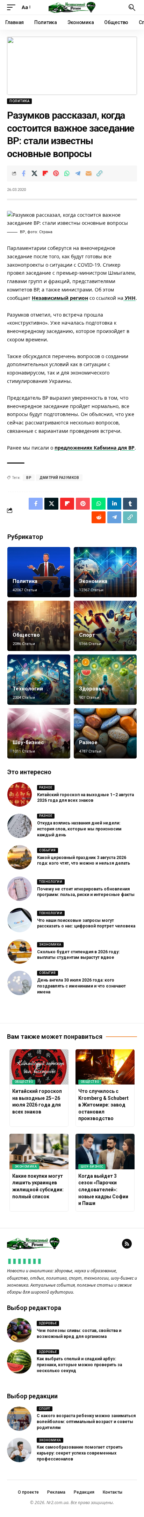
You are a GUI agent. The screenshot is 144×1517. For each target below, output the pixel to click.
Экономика (93, 581)
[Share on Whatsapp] (67, 173)
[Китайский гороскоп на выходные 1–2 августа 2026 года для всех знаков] (19, 794)
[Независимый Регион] (72, 7)
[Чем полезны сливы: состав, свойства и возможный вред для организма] (19, 1330)
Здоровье (92, 689)
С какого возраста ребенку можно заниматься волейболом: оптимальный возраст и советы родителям (86, 1421)
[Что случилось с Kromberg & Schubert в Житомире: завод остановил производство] (105, 1067)
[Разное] (105, 733)
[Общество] (38, 626)
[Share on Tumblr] (130, 504)
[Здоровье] (105, 679)
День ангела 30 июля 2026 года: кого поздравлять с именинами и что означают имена (81, 986)
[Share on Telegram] (77, 173)
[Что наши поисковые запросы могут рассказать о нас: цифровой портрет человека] (19, 920)
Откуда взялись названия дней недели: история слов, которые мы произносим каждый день (79, 829)
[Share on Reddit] (99, 517)
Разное (88, 742)
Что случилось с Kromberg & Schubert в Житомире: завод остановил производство (103, 1104)
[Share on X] (34, 173)
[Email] (88, 173)
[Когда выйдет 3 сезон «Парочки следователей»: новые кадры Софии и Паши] (105, 1151)
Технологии (28, 689)
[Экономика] (105, 572)
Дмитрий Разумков (59, 478)
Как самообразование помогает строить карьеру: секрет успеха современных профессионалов (80, 1453)
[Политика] (38, 572)
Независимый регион (60, 298)
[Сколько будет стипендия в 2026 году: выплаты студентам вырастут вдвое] (19, 951)
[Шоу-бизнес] (38, 733)
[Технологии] (38, 679)
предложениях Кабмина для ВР (95, 447)
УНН (129, 298)
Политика (19, 101)
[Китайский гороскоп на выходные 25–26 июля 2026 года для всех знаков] (39, 1067)
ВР (28, 478)
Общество (26, 635)
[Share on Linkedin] (114, 504)
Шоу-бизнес (28, 742)
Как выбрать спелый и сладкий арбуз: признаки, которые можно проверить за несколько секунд (79, 1364)
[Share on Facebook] (23, 173)
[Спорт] (105, 626)
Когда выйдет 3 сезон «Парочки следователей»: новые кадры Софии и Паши (103, 1189)
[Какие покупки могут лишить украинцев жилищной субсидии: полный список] (39, 1151)
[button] (13, 7)
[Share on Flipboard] (45, 173)
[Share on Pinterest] (56, 173)
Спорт (87, 635)
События (47, 850)
